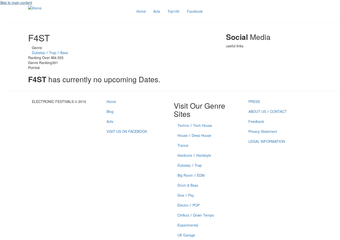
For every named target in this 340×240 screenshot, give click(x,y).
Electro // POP (188, 205)
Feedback (256, 121)
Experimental (187, 225)
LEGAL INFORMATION (266, 141)
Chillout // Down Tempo (195, 215)
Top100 (173, 11)
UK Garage (186, 235)
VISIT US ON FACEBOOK (127, 131)
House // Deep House (194, 135)
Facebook (195, 11)
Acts (156, 11)
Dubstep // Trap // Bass (50, 52)
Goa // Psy (185, 195)
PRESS (254, 101)
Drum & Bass (187, 185)
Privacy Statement (262, 131)
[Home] (35, 7)
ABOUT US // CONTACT (267, 111)
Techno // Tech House (194, 125)
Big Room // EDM (191, 175)
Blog (110, 111)
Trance (182, 145)
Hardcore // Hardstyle (194, 155)
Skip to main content (16, 2)
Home (141, 11)
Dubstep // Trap (189, 165)
